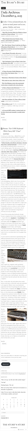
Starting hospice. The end (7, 385)
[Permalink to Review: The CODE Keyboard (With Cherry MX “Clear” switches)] (2, 128)
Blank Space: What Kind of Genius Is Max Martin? (14, 77)
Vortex (18, 288)
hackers (14, 221)
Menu (3, 8)
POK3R (19, 292)
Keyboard (7, 137)
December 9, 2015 (4, 29)
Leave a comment (9, 30)
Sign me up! (6, 364)
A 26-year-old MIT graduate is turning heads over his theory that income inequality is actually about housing (13, 112)
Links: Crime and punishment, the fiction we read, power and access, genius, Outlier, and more (14, 24)
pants (2, 30)
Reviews (16, 136)
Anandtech (13, 218)
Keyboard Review (12, 137)
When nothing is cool (7, 104)
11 (17, 402)
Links (16, 29)
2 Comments (21, 137)
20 (24, 404)
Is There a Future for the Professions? (11, 87)
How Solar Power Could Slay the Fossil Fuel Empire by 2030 (13, 48)
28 (3, 407)
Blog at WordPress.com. (14, 427)
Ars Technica (21, 218)
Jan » (4, 409)
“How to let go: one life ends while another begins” (13, 379)
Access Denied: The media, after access (11, 53)
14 (3, 404)
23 (10, 405)
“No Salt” (3, 382)
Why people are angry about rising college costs (13, 80)
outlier (23, 29)
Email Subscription (5, 353)
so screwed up (14, 268)
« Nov (2, 409)
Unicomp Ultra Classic (19, 159)
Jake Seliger (11, 29)
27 (24, 405)
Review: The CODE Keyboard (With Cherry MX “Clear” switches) (13, 131)
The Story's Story (13, 3)
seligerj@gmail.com (22, 373)
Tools (19, 136)
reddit (4, 30)
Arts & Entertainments (21, 57)
